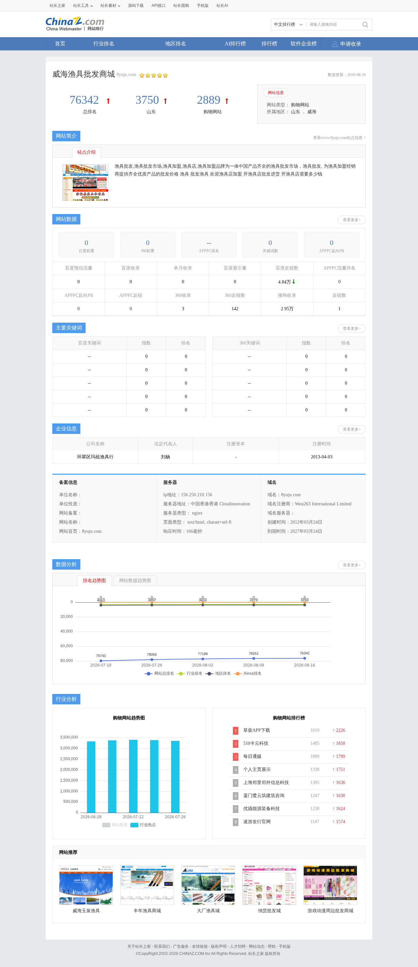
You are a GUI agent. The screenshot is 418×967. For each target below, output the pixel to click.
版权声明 (219, 946)
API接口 (159, 5)
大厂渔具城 (208, 910)
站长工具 (81, 5)
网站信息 (276, 92)
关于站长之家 (139, 946)
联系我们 (162, 946)
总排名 (90, 111)
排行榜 (269, 43)
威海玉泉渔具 (86, 910)
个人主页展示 (257, 769)
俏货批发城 (269, 910)
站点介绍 (86, 152)
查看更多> (352, 220)
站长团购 (181, 5)
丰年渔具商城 (147, 910)
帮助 (272, 946)
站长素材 (108, 5)
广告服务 (181, 946)
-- (209, 242)
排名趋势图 (94, 580)
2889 (208, 99)
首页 (60, 43)
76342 (86, 99)
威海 (311, 111)
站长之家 (57, 5)
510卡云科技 (255, 743)
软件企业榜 (304, 43)
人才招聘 (238, 946)
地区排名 (175, 43)
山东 (151, 111)
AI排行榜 (235, 43)
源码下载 (136, 5)
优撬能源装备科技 (261, 808)
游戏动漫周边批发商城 (330, 910)
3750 (147, 99)
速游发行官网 (257, 821)
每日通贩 (252, 756)
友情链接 (200, 946)
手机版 (285, 946)
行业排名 (103, 43)
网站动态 (257, 946)
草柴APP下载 (256, 730)
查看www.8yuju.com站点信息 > (339, 137)
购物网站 (212, 111)
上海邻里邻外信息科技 (266, 782)
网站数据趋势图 (135, 580)
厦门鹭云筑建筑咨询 (263, 795)
